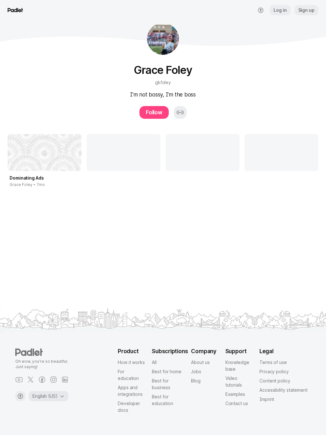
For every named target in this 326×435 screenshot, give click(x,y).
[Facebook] (42, 379)
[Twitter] (30, 379)
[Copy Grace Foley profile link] (180, 112)
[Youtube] (19, 379)
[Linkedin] (65, 379)
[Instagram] (53, 379)
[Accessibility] (20, 396)
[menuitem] (261, 10)
